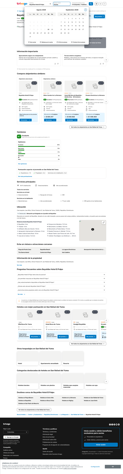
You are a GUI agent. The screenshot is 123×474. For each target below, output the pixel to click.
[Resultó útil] (55, 64)
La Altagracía (64, 414)
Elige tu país (6, 429)
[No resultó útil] (58, 64)
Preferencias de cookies (50, 442)
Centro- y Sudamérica (35, 414)
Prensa (5, 458)
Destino (31, 3)
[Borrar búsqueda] (50, 3)
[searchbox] (40, 4)
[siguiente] (85, 10)
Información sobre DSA (49, 439)
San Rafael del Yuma (77, 414)
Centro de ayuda (48, 451)
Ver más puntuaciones (25, 176)
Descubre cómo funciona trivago (52, 454)
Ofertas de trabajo (8, 452)
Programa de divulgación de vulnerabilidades (56, 445)
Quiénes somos (7, 450)
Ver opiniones (22, 164)
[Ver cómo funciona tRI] (49, 137)
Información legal (48, 434)
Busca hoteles (21, 414)
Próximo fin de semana (79, 42)
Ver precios (98, 16)
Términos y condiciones (50, 431)
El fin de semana (63, 42)
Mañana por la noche (47, 42)
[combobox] (40, 3)
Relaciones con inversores (11, 455)
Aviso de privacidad (48, 437)
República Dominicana (51, 414)
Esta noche (33, 42)
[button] (40, 4)
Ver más (19, 265)
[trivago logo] (22, 3)
